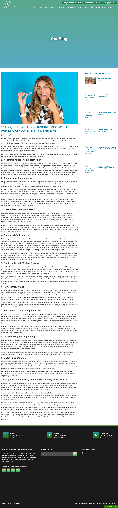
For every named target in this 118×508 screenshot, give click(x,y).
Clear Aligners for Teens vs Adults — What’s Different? (106, 148)
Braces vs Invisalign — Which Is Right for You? (105, 167)
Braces (53, 8)
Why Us (35, 8)
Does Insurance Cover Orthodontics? (105, 130)
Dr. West (63, 213)
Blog (91, 8)
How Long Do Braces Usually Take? (104, 96)
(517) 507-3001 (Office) (16, 435)
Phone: (12, 433)
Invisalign (12, 243)
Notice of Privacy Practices (108, 503)
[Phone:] (6, 435)
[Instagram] (13, 470)
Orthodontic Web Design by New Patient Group (87, 503)
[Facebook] (4, 470)
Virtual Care (83, 8)
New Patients (71, 8)
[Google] (8, 470)
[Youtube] (18, 470)
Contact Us (111, 8)
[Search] (75, 454)
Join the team (100, 8)
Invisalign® (43, 8)
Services (61, 8)
